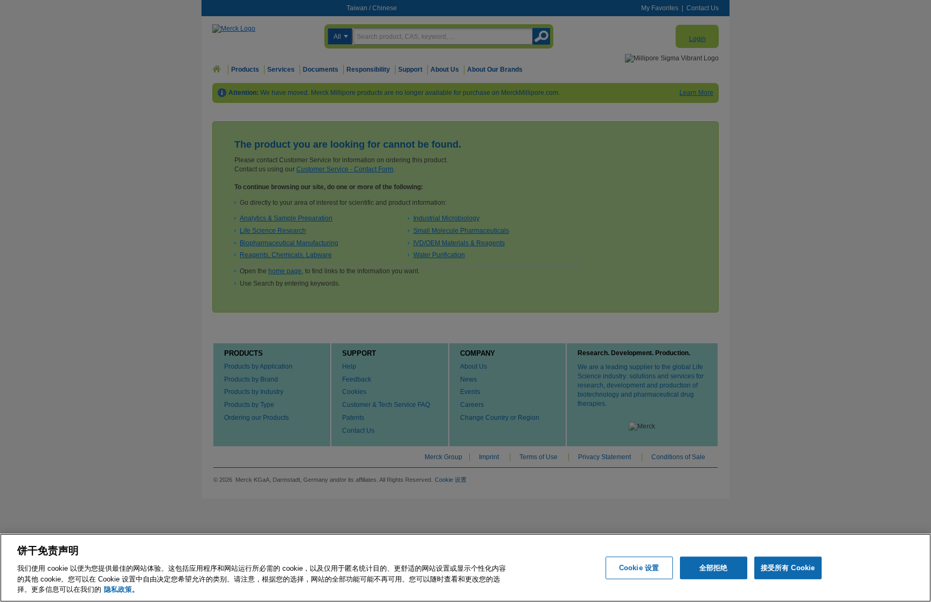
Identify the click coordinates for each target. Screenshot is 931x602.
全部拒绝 (713, 568)
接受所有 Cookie (788, 568)
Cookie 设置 (639, 568)
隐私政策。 (121, 589)
